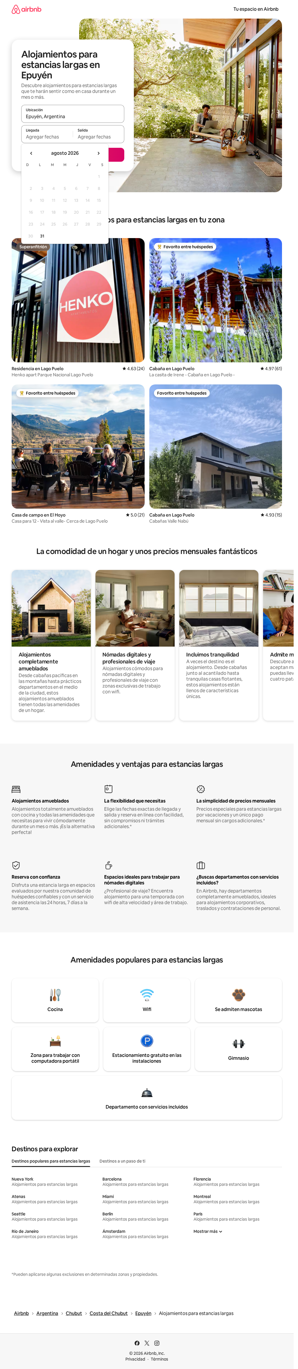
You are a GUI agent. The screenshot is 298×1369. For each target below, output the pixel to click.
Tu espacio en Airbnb (256, 9)
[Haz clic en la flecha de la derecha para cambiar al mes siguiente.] (98, 153)
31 (42, 236)
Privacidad (135, 1359)
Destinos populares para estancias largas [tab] (51, 1161)
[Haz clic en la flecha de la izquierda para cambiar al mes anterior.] (31, 153)
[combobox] (73, 116)
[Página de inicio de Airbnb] (26, 9)
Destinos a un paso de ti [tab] (122, 1161)
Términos (159, 1359)
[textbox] (47, 136)
